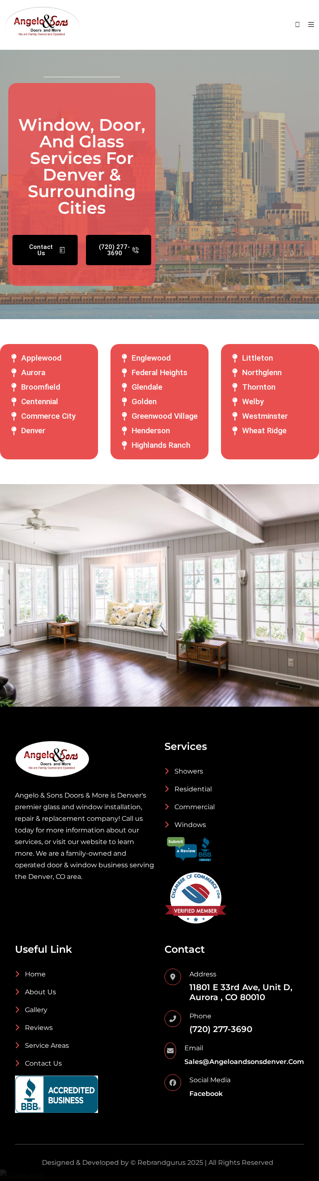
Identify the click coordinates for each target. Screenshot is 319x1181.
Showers (188, 771)
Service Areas (46, 1045)
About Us (39, 992)
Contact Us (42, 1063)
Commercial (194, 807)
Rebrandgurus (161, 1162)
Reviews (38, 1028)
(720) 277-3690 (220, 1029)
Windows (189, 825)
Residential (192, 789)
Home (34, 974)
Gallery (35, 1010)
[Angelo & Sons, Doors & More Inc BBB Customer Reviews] (189, 849)
